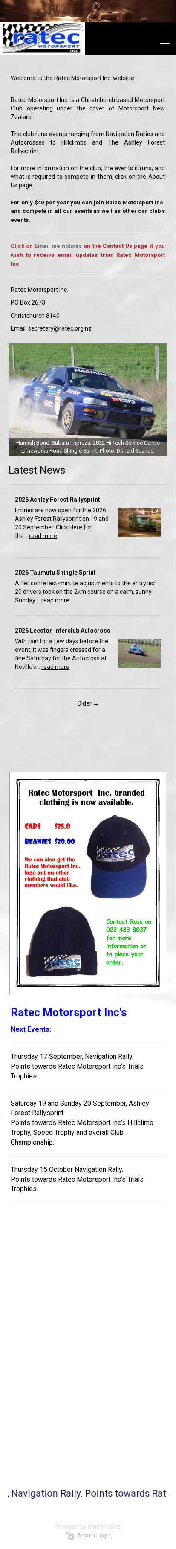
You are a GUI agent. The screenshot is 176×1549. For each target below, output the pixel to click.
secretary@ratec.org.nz (60, 328)
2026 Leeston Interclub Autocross (62, 630)
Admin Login (93, 1535)
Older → (88, 703)
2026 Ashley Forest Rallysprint (57, 499)
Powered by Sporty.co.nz (88, 1526)
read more (43, 535)
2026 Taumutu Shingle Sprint (55, 572)
